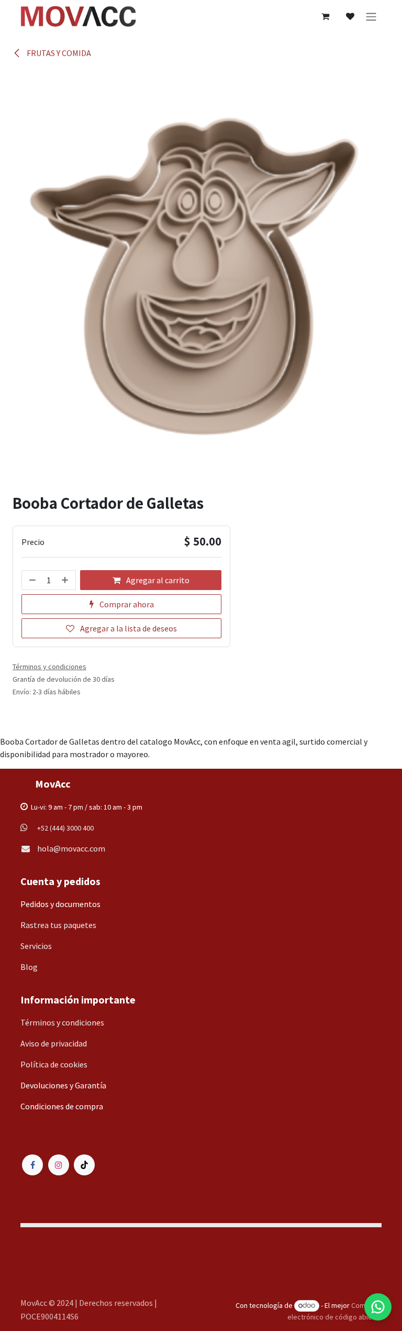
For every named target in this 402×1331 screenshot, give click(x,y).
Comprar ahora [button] (126, 604)
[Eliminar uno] (31, 580)
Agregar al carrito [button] (157, 580)
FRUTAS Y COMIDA (58, 53)
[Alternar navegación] (371, 16)
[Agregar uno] (66, 580)
